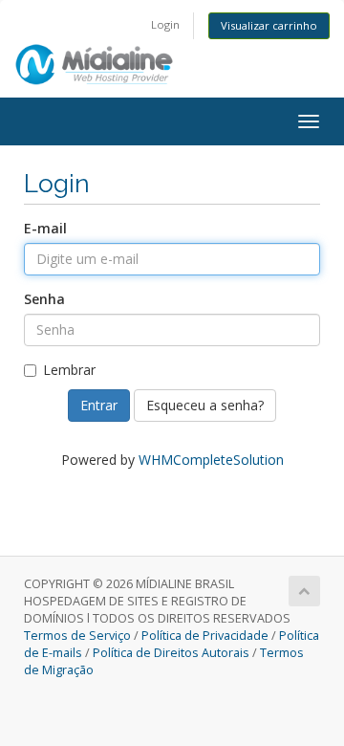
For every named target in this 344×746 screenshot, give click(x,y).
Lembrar (69, 370)
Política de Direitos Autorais (171, 653)
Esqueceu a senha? (205, 405)
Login (165, 24)
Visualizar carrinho (269, 25)
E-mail (45, 228)
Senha (44, 299)
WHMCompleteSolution (211, 459)
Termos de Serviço (77, 635)
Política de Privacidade (205, 635)
